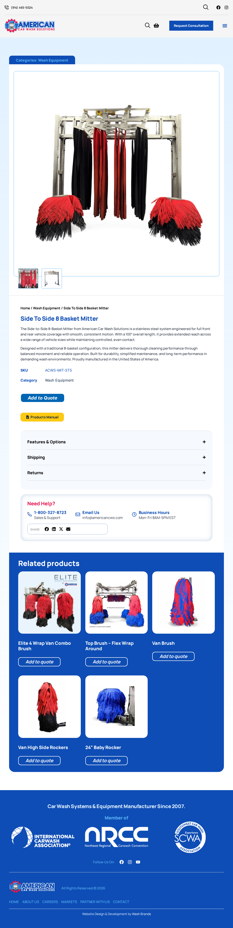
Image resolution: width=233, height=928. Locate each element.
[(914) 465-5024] (7, 7)
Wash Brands (141, 914)
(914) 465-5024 (22, 7)
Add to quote (39, 662)
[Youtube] (138, 862)
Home (25, 308)
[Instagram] (226, 7)
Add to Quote (42, 398)
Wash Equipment (53, 60)
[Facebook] (218, 7)
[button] (224, 25)
